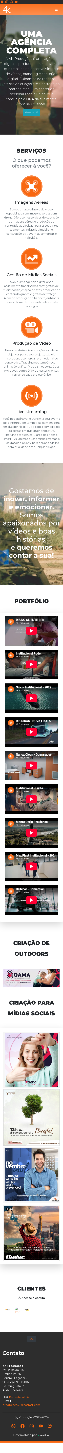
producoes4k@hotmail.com (21, 1415)
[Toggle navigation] (56, 9)
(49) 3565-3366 (19, 1407)
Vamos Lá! (31, 112)
